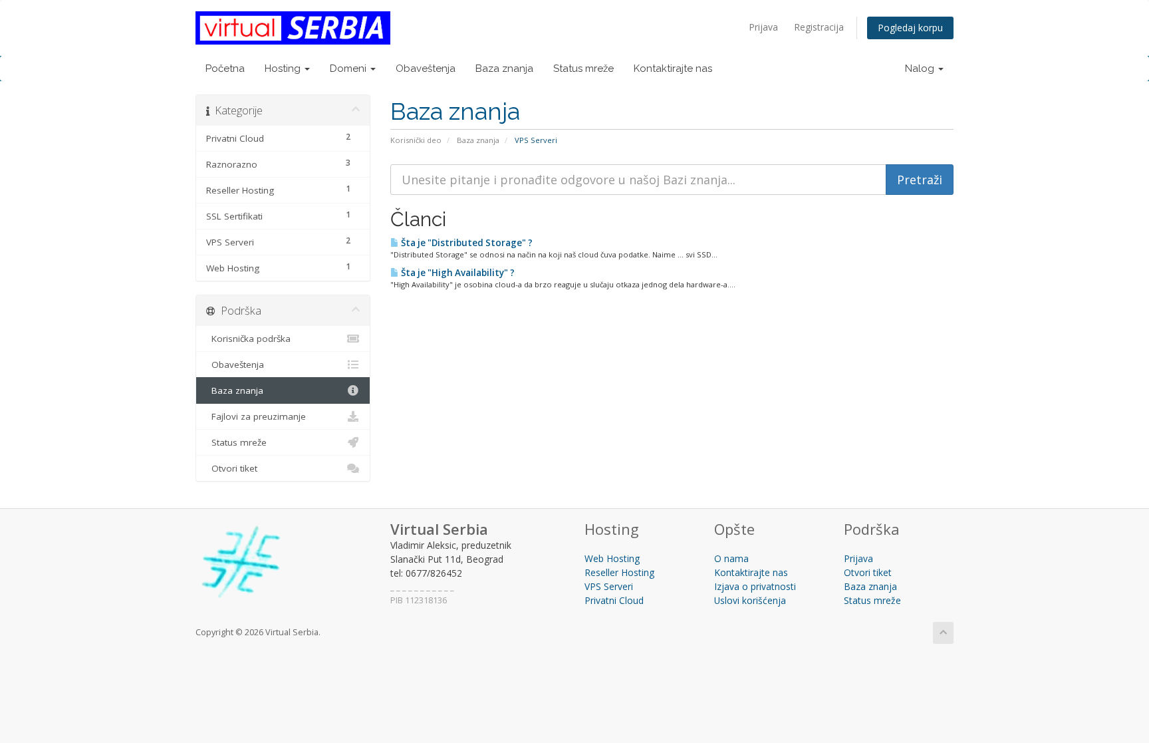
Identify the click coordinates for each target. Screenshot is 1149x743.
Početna (225, 68)
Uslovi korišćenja (750, 600)
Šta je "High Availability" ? (457, 273)
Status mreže (583, 68)
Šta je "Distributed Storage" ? (466, 243)
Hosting (284, 68)
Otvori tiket (231, 468)
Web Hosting (612, 558)
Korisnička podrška (248, 339)
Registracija (819, 27)
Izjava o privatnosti (755, 586)
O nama (731, 558)
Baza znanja (504, 68)
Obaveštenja (425, 68)
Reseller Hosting (619, 572)
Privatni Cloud (614, 600)
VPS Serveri (608, 586)
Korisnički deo (416, 140)
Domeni (349, 68)
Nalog (921, 68)
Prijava (763, 27)
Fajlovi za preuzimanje (256, 416)
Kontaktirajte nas (673, 68)
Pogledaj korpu (910, 27)
